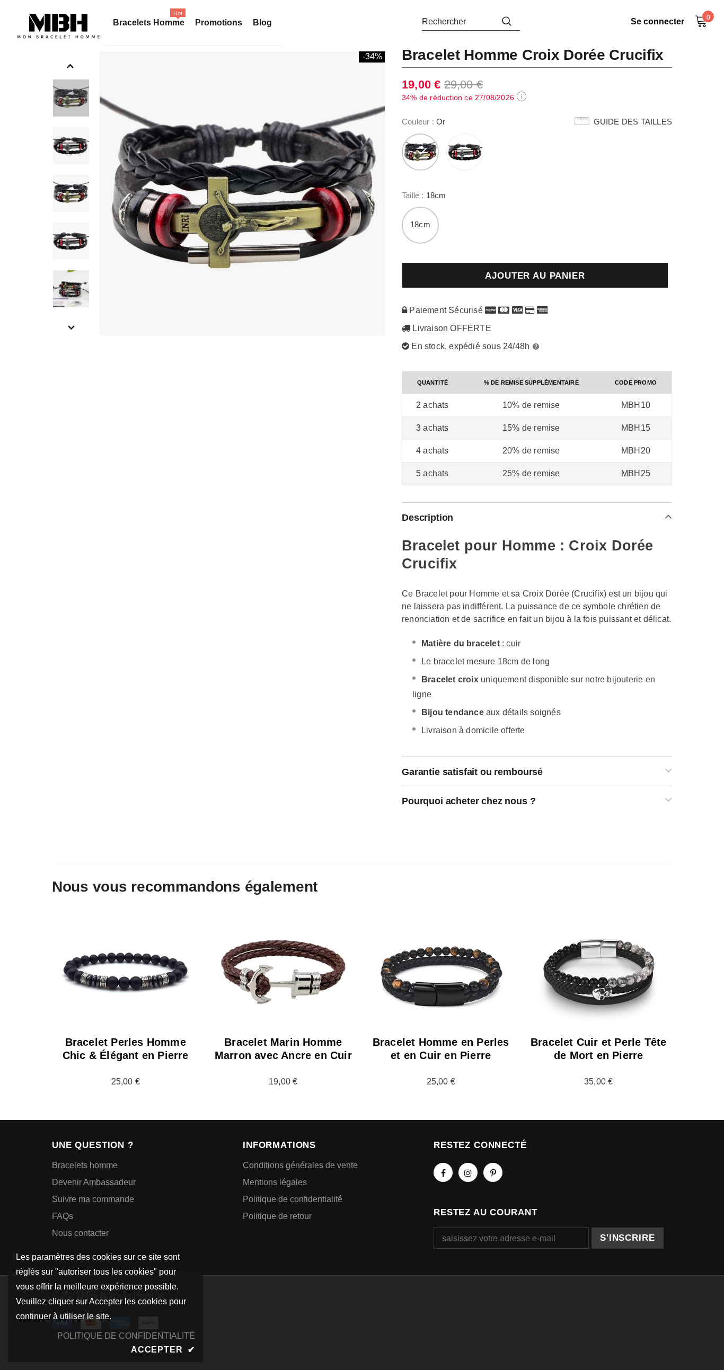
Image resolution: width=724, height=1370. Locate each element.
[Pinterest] (492, 1172)
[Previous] (70, 65)
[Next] (70, 326)
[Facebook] (443, 1172)
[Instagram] (468, 1172)
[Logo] (58, 26)
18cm (420, 224)
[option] (243, 193)
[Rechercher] (506, 21)
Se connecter (657, 21)
